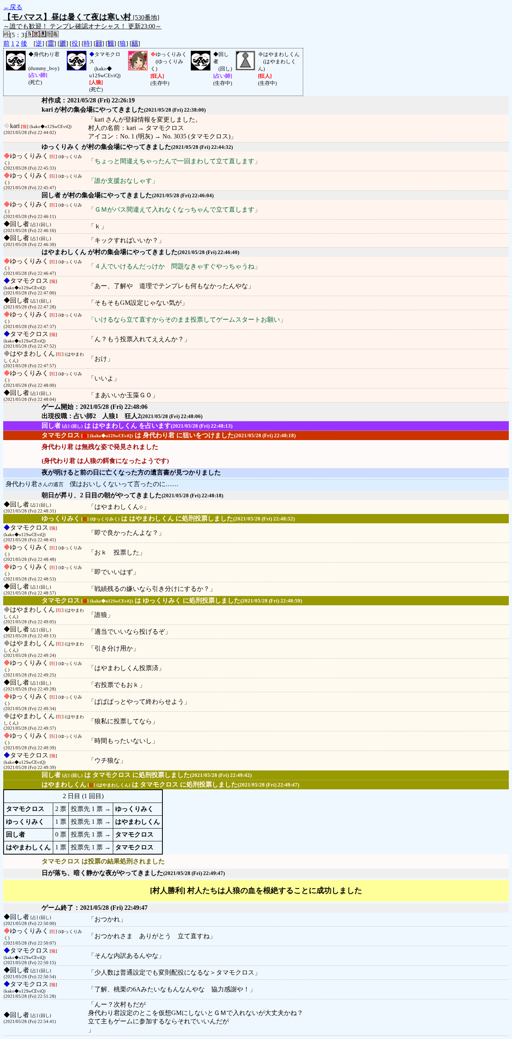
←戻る (12, 7)
